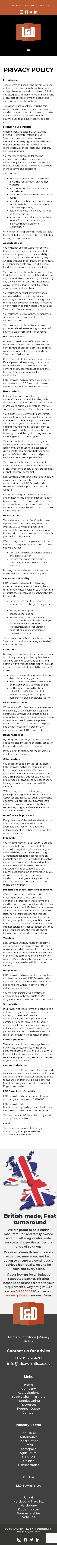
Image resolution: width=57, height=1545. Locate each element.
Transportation (28, 1465)
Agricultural (28, 1453)
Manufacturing (28, 1400)
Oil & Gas (28, 1457)
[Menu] (28, 51)
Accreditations (28, 1392)
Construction (28, 1441)
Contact (28, 1412)
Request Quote (28, 1408)
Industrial (29, 1433)
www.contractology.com (19, 1134)
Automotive (28, 1437)
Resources (28, 1404)
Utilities (28, 1461)
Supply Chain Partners (28, 1396)
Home (28, 1385)
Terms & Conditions (22, 1337)
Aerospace (29, 1449)
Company (28, 1388)
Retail (28, 1445)
